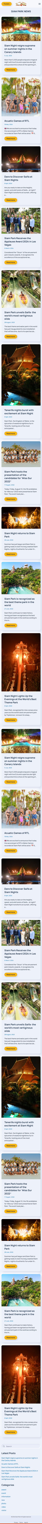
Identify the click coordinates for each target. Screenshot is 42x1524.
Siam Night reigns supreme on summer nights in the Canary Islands (19, 49)
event (3, 1493)
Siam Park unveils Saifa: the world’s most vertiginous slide (20, 315)
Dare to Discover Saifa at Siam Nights (15, 1467)
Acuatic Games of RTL (16, 120)
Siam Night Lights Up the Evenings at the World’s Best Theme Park (20, 699)
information (5, 1496)
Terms (21, 1522)
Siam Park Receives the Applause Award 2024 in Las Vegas (20, 241)
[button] (40, 4)
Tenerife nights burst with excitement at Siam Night (19, 411)
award (3, 1490)
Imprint (26, 1522)
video (3, 1507)
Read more (11, 70)
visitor (3, 1510)
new (3, 1500)
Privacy (16, 1522)
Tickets (6, 4)
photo (3, 1503)
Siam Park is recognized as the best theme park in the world (19, 602)
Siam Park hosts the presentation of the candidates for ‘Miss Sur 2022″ (18, 476)
